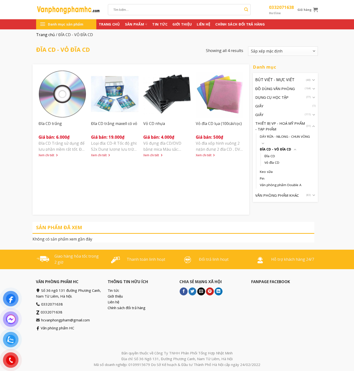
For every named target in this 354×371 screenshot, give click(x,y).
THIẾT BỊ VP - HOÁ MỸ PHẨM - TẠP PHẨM (280, 126)
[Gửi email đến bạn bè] (201, 291)
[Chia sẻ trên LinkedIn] (219, 291)
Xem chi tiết (47, 155)
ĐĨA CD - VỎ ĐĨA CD (275, 149)
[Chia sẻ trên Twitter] (193, 291)
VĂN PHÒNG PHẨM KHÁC (277, 195)
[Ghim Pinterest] (210, 291)
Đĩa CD (269, 156)
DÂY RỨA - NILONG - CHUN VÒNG (285, 136)
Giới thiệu (182, 24)
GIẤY (259, 106)
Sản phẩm (134, 24)
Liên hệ (203, 24)
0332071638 (281, 9)
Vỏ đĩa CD (271, 162)
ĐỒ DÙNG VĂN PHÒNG (275, 88)
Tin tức (159, 24)
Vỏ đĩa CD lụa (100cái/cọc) (219, 123)
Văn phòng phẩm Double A (281, 185)
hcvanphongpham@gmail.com (65, 320)
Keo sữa (266, 171)
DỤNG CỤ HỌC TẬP (271, 97)
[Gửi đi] (246, 10)
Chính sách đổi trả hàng (240, 24)
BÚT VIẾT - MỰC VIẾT (275, 79)
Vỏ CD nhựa (154, 123)
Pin (262, 178)
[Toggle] (313, 80)
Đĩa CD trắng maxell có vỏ (114, 123)
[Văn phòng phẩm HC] (68, 10)
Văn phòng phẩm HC (57, 327)
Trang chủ (109, 24)
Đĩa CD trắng (50, 123)
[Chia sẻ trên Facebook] (184, 291)
